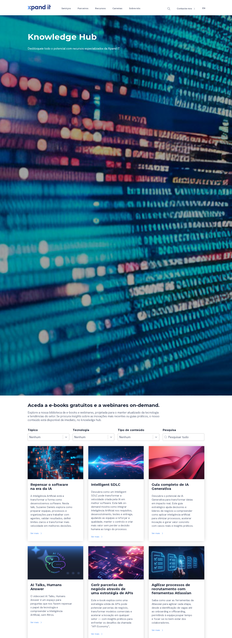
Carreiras (117, 8)
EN (203, 8)
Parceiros (83, 8)
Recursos (100, 8)
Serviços (66, 8)
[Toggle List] (66, 437)
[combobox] (45, 437)
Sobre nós (134, 8)
